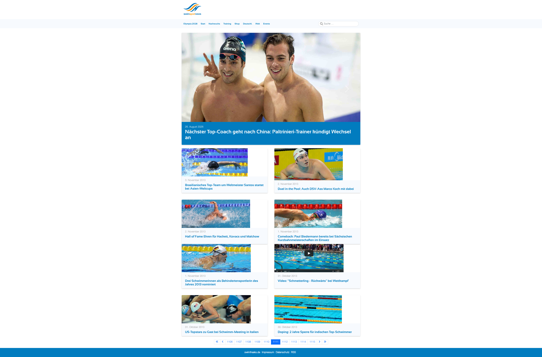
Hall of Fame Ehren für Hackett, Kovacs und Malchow (222, 236)
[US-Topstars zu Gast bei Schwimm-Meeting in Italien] (216, 309)
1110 (266, 342)
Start (203, 23)
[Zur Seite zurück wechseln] (222, 342)
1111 (275, 342)
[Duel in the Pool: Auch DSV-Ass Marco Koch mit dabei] (308, 164)
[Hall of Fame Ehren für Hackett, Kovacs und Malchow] (216, 214)
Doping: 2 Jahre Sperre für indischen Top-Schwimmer (315, 332)
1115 (312, 342)
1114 (303, 342)
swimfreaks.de (252, 352)
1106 (230, 342)
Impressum (268, 352)
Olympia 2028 (190, 23)
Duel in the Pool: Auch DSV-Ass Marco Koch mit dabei (316, 189)
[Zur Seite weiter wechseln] (319, 342)
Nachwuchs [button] (214, 23)
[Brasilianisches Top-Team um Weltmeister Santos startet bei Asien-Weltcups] (215, 162)
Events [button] (266, 23)
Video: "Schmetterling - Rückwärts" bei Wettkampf (313, 281)
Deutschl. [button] (247, 23)
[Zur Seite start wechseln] (217, 342)
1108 (248, 342)
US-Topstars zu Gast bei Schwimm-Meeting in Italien (222, 332)
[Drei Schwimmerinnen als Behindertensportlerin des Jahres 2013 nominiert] (216, 258)
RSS (293, 352)
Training (227, 23)
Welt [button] (257, 23)
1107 (239, 342)
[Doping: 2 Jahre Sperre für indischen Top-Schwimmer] (308, 309)
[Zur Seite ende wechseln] (325, 342)
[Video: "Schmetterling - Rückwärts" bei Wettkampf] (309, 258)
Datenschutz (282, 352)
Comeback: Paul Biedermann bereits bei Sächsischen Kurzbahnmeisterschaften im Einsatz (315, 238)
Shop (237, 23)
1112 (285, 342)
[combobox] (338, 23)
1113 (294, 342)
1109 (257, 342)
